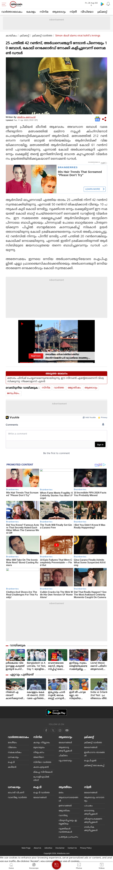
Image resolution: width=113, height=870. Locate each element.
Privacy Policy (86, 848)
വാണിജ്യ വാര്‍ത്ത (17, 797)
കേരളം (31, 12)
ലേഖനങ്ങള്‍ (65, 742)
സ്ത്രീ (73, 12)
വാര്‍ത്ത (59, 387)
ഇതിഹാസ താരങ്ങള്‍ (94, 754)
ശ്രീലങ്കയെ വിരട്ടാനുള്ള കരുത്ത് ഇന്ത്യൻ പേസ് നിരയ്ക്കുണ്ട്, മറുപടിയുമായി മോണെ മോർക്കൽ (15, 666)
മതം (61, 792)
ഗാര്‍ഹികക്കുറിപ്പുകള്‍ (91, 829)
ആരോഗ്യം (59, 12)
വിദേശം (12, 747)
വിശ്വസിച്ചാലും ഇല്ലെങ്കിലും (68, 822)
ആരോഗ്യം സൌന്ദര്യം (94, 799)
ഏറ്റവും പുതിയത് (22, 674)
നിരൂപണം (38, 752)
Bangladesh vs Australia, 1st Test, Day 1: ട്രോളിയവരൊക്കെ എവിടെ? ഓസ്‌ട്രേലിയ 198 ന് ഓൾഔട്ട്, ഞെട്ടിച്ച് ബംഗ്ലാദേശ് (36, 666)
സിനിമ (44, 12)
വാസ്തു (63, 815)
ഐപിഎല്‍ (90, 760)
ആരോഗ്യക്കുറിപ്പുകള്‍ (65, 749)
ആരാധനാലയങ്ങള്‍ (68, 799)
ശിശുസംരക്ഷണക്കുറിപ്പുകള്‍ (93, 821)
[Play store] (102, 4)
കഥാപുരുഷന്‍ (41, 767)
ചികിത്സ (63, 755)
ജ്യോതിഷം (74, 387)
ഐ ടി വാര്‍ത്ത (41, 792)
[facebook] (46, 730)
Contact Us (72, 848)
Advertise (48, 848)
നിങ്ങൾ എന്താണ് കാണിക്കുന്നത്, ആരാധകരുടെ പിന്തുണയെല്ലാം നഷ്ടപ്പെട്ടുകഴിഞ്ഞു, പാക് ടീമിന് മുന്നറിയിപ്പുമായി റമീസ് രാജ (15, 695)
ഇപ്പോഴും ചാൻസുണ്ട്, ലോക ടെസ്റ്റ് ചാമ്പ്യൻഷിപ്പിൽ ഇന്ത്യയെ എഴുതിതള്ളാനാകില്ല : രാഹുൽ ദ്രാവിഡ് (57, 695)
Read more (35, 356)
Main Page (26, 848)
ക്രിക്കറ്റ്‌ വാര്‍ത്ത (42, 35)
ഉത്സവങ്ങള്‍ (65, 805)
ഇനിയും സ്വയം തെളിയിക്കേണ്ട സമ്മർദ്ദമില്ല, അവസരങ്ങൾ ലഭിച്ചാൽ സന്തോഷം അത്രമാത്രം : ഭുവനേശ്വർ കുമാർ (78, 666)
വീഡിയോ (87, 12)
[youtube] (60, 730)
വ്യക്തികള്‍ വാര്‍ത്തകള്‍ (65, 830)
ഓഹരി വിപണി (16, 792)
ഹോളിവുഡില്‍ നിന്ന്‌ (41, 779)
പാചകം (88, 805)
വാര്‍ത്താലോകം (11, 12)
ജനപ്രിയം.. (13, 393)
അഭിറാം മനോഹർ (26, 117)
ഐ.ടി (11, 762)
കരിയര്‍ (12, 767)
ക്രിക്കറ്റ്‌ (102, 12)
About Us (37, 848)
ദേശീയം (12, 742)
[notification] (108, 4)
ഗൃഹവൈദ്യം (65, 760)
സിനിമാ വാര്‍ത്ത (42, 762)
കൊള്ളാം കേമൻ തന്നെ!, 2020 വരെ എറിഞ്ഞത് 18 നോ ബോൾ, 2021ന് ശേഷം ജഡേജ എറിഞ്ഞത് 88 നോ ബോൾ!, (36, 695)
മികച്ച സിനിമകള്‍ (43, 772)
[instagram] (67, 730)
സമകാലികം (14, 752)
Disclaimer (59, 848)
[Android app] (56, 712)
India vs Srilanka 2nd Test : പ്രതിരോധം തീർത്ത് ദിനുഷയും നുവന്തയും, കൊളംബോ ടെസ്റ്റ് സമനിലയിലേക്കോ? (99, 695)
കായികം (11, 35)
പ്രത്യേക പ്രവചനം (68, 837)
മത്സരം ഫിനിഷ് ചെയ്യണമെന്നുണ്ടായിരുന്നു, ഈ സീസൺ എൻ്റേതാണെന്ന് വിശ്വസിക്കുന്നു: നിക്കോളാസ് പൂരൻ (55, 380)
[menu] (5, 4)
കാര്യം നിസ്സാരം (41, 742)
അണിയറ (38, 757)
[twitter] (53, 730)
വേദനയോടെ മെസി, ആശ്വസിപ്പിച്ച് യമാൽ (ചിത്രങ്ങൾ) (56, 666)
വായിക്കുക (18, 645)
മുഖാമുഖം (39, 747)
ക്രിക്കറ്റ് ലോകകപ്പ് (94, 765)
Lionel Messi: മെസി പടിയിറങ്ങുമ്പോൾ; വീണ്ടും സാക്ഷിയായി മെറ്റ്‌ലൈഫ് (98, 666)
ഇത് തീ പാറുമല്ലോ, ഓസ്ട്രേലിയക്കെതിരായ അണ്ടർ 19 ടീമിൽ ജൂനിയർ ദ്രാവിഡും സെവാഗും (78, 695)
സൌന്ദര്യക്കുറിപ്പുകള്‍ (91, 812)
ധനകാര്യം (13, 757)
